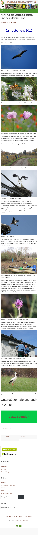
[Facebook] (20, 525)
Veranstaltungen (5, 471)
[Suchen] (21, 496)
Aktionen (3, 481)
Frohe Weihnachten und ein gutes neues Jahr (9, 436)
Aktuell (14, 22)
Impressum (28, 515)
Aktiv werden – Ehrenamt (8, 484)
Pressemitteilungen (6, 492)
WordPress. (26, 519)
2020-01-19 (6, 22)
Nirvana (19, 519)
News (2, 489)
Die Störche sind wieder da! (28, 436)
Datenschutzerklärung (14, 515)
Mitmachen (4, 465)
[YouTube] (17, 525)
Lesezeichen (6, 427)
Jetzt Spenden (19, 416)
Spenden (3, 468)
